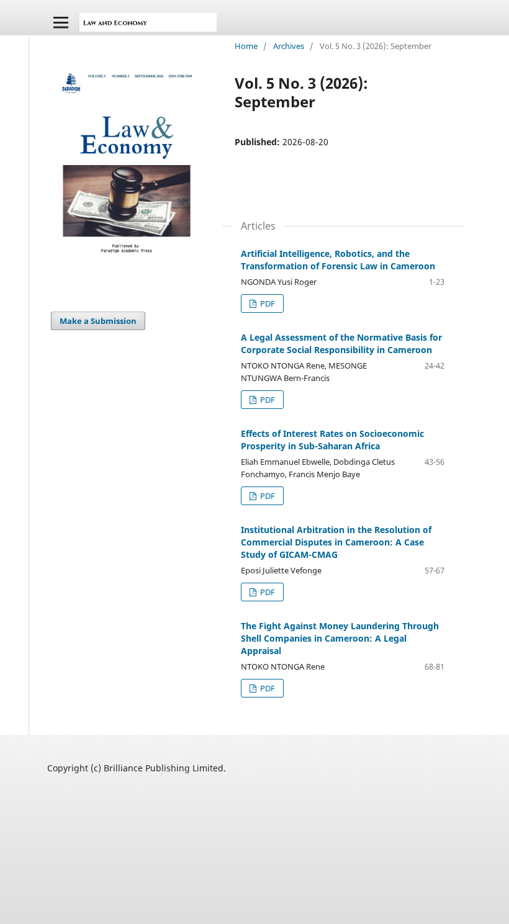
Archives (288, 46)
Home (246, 46)
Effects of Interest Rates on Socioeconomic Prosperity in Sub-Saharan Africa (332, 440)
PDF (266, 303)
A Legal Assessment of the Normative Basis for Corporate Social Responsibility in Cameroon (341, 343)
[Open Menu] (60, 22)
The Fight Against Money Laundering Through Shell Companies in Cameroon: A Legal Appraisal (340, 638)
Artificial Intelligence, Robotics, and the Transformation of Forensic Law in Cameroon (338, 260)
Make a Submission (98, 320)
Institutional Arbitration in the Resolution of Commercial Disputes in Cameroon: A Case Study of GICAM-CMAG (336, 542)
